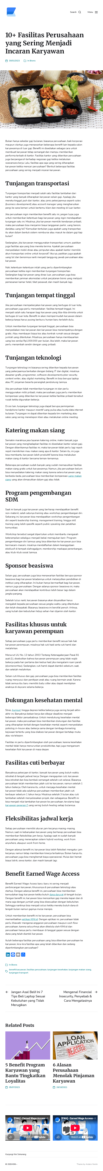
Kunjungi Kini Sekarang (15, 1154)
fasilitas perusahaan (37, 969)
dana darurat (56, 894)
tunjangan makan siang (80, 969)
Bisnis (33, 60)
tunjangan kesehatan (57, 969)
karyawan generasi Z (16, 805)
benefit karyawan (17, 969)
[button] (75, 12)
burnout (16, 710)
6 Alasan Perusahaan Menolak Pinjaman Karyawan (73, 1073)
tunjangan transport (18, 972)
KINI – (14, 1164)
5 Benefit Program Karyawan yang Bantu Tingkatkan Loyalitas (25, 1073)
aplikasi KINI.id (30, 919)
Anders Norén (92, 1164)
